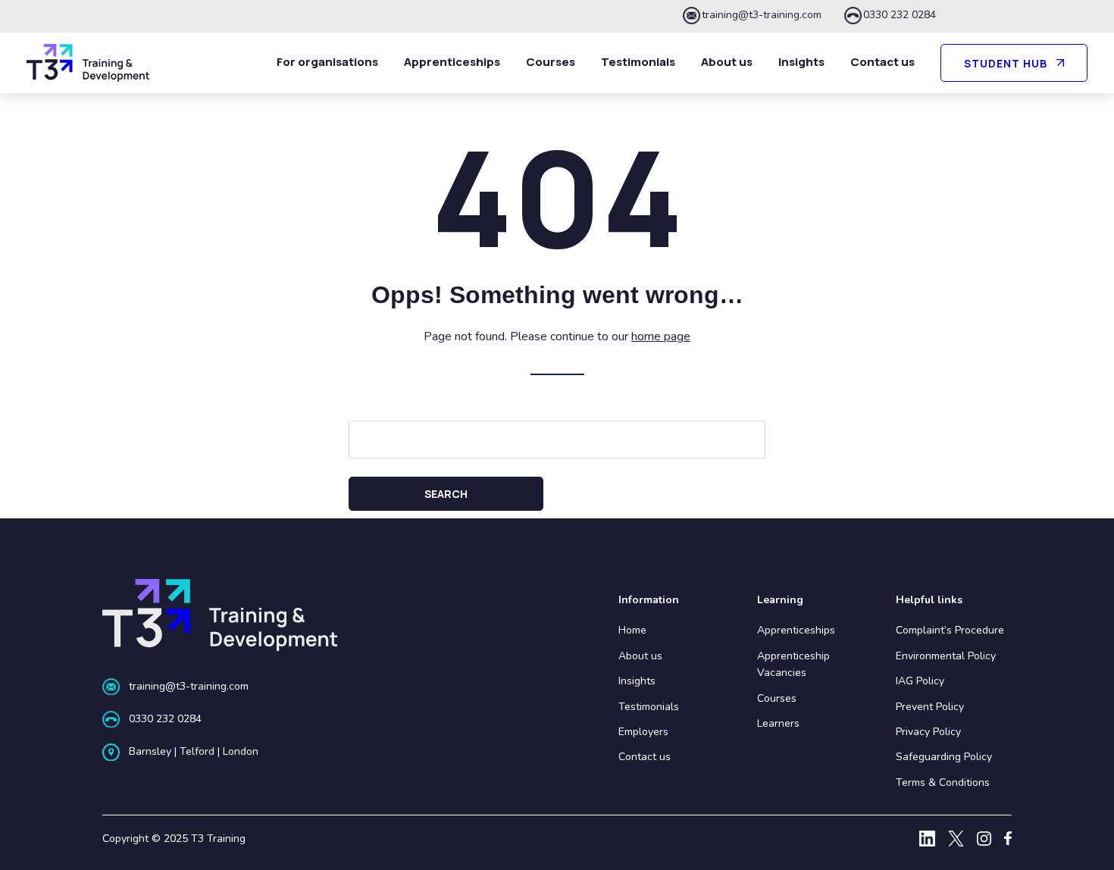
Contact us (882, 62)
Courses (550, 62)
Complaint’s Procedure (950, 630)
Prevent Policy (930, 706)
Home (632, 630)
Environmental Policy (946, 656)
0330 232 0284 (899, 15)
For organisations (327, 62)
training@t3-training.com (761, 15)
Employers (643, 731)
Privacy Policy (928, 731)
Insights (801, 62)
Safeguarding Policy (944, 757)
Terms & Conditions (943, 782)
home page (660, 336)
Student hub (1005, 63)
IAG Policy (920, 681)
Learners (778, 723)
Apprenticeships (452, 62)
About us (727, 62)
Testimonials (638, 62)
